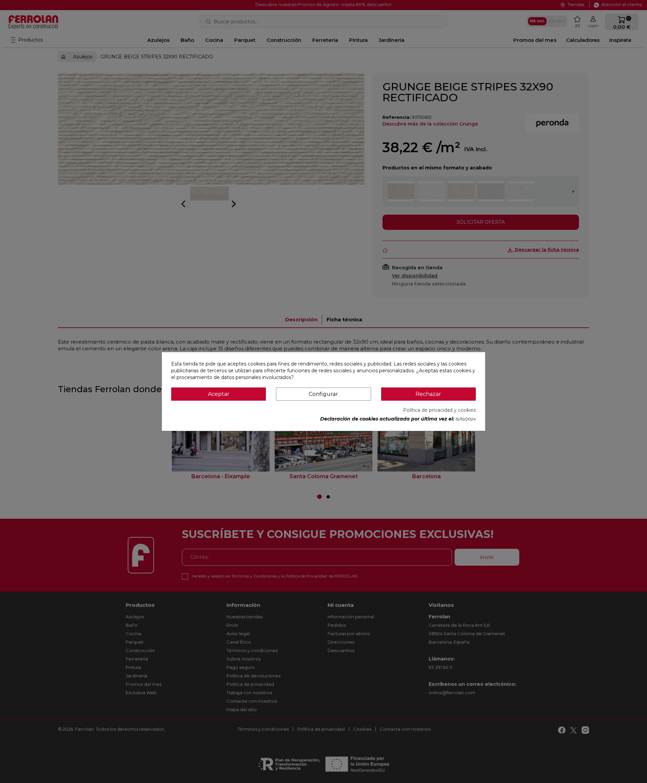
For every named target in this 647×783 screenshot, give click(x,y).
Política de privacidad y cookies (439, 410)
